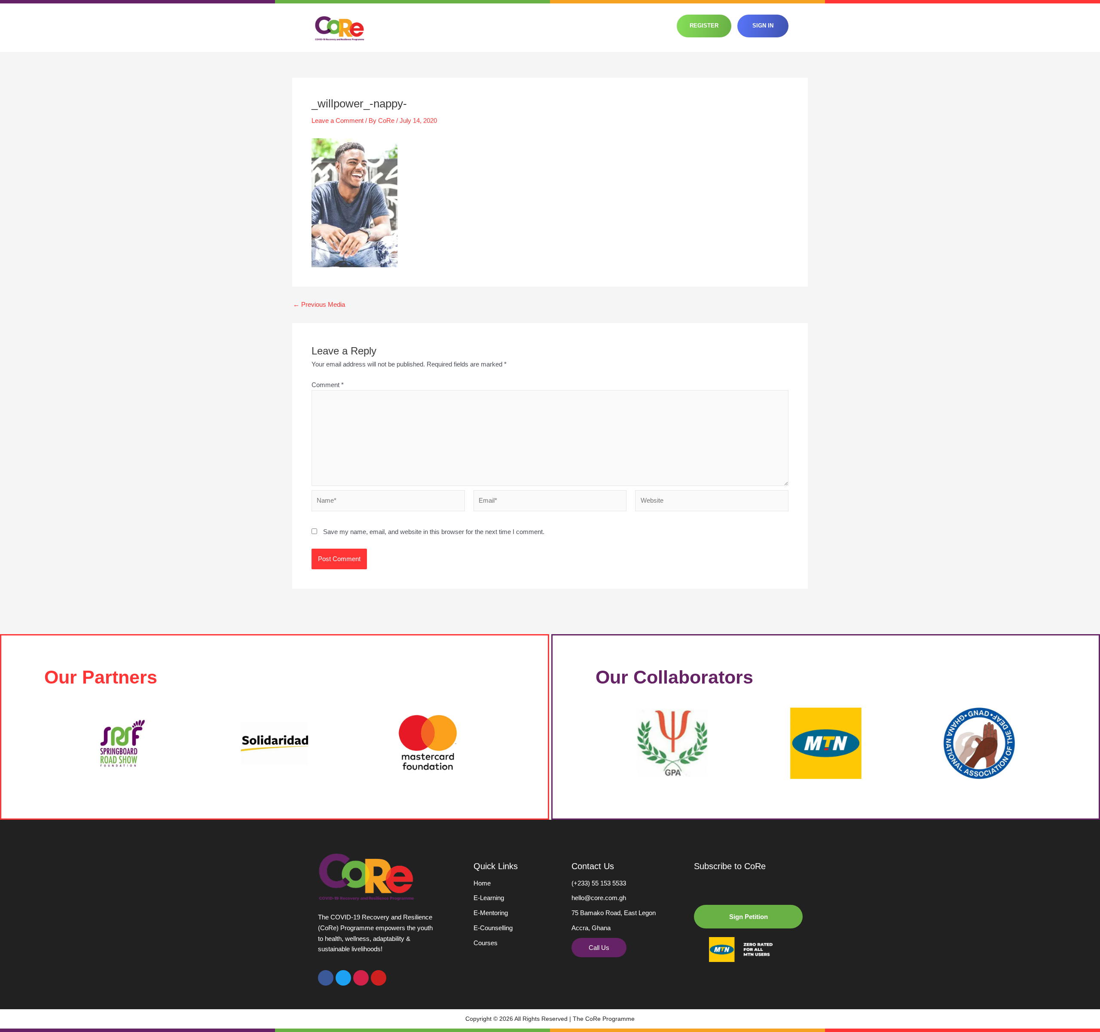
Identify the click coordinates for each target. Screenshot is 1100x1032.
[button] (748, 916)
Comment (328, 384)
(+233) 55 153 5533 (598, 883)
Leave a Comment (338, 120)
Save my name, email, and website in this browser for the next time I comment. (433, 531)
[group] (121, 743)
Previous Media (319, 304)
